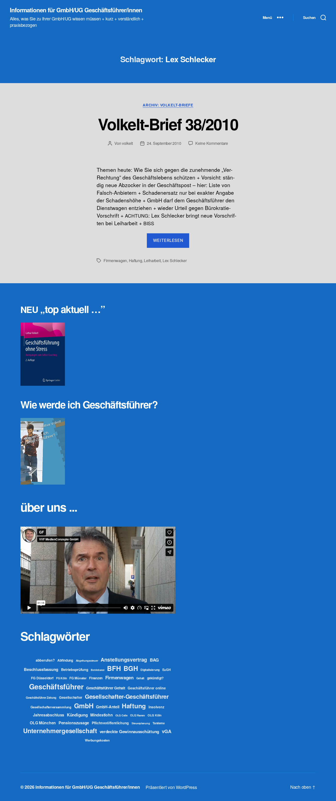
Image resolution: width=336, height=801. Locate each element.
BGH (130, 668)
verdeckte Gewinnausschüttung (129, 731)
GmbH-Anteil (107, 707)
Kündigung (77, 715)
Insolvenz (156, 706)
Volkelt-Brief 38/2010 (168, 124)
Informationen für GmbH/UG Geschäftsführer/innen (76, 10)
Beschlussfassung (41, 669)
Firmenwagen (115, 260)
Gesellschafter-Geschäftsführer (127, 696)
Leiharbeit (152, 260)
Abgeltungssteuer (87, 660)
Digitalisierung (150, 670)
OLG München (43, 723)
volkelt (127, 143)
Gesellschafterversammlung (51, 707)
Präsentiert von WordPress (171, 787)
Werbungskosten (97, 740)
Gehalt (140, 678)
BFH (114, 668)
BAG (154, 660)
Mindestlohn (101, 715)
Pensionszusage (74, 723)
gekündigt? (155, 678)
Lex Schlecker (175, 260)
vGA (166, 731)
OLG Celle (121, 715)
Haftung (135, 260)
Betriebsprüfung (74, 669)
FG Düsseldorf (42, 677)
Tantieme (159, 723)
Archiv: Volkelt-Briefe (168, 105)
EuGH (166, 670)
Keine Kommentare (211, 143)
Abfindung (65, 660)
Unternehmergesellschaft (60, 730)
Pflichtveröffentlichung (110, 722)
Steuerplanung (141, 723)
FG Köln (61, 678)
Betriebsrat (97, 670)
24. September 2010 (164, 143)
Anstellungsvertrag (124, 659)
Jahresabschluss (48, 715)
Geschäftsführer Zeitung (41, 697)
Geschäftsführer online (147, 687)
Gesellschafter (70, 697)
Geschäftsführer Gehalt (105, 688)
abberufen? (45, 660)
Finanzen (96, 678)
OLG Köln (155, 715)
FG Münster (77, 678)
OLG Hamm (137, 715)
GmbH (83, 705)
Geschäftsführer (56, 686)
